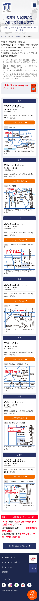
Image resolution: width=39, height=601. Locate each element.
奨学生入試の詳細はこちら (18, 546)
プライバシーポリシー (9, 557)
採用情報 (5, 572)
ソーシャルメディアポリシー (11, 562)
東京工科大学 (5, 36)
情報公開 (33, 568)
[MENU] (34, 5)
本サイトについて (8, 567)
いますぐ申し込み (18, 122)
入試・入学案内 (15, 36)
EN (9, 579)
